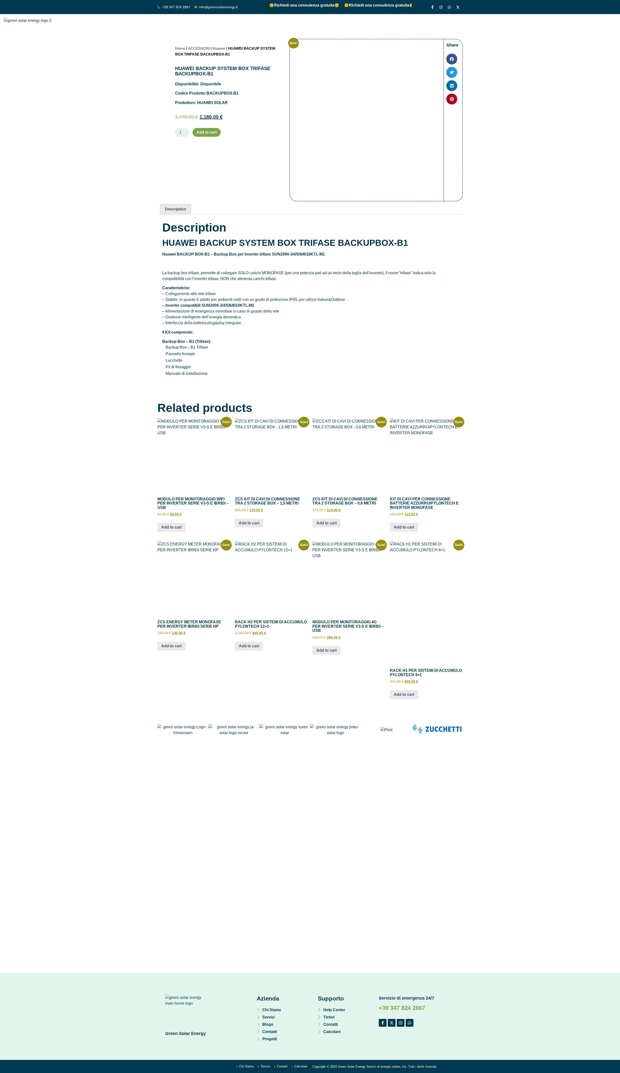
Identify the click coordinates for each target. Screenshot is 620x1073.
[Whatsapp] (449, 7)
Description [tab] (175, 209)
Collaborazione (480, 26)
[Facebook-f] (432, 7)
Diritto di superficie (315, 26)
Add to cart (206, 132)
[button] (451, 59)
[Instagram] (440, 7)
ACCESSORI (199, 48)
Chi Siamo (367, 26)
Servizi (391, 26)
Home (285, 26)
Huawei (219, 48)
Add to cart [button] (171, 527)
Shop (346, 26)
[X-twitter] (457, 7)
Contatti (429, 26)
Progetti (451, 26)
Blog (409, 26)
